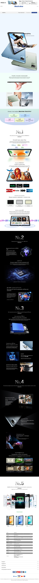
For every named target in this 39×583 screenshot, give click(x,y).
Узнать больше (19, 511)
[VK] (21, 572)
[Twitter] (15, 572)
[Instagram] (19, 572)
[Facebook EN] (14, 572)
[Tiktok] (23, 572)
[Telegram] (25, 572)
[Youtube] (17, 572)
